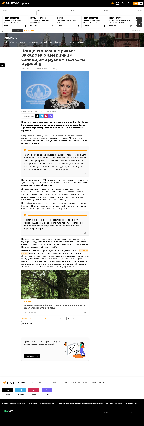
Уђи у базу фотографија (50, 111)
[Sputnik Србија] (11, 5)
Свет (33, 383)
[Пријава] (122, 3)
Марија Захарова (73, 319)
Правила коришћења (17, 403)
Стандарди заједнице (47, 403)
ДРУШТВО (64, 383)
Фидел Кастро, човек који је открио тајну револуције (119, 21)
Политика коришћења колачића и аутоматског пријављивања (80, 403)
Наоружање (75, 383)
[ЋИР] (135, 3)
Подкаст (93, 383)
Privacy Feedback (131, 403)
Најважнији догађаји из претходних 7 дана (12, 21)
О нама (5, 403)
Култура (102, 383)
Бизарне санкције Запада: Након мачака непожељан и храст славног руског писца (55, 306)
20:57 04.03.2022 (27, 69)
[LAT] (140, 3)
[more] (85, 173)
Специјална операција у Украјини (40, 319)
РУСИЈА (27, 301)
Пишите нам (32, 403)
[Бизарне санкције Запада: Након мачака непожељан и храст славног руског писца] (55, 284)
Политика (41, 383)
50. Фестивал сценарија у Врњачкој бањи (39, 21)
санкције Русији (27, 323)
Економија (53, 383)
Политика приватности (114, 403)
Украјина (63, 319)
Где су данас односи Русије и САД (67, 21)
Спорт (85, 383)
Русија (55, 319)
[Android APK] (9, 411)
